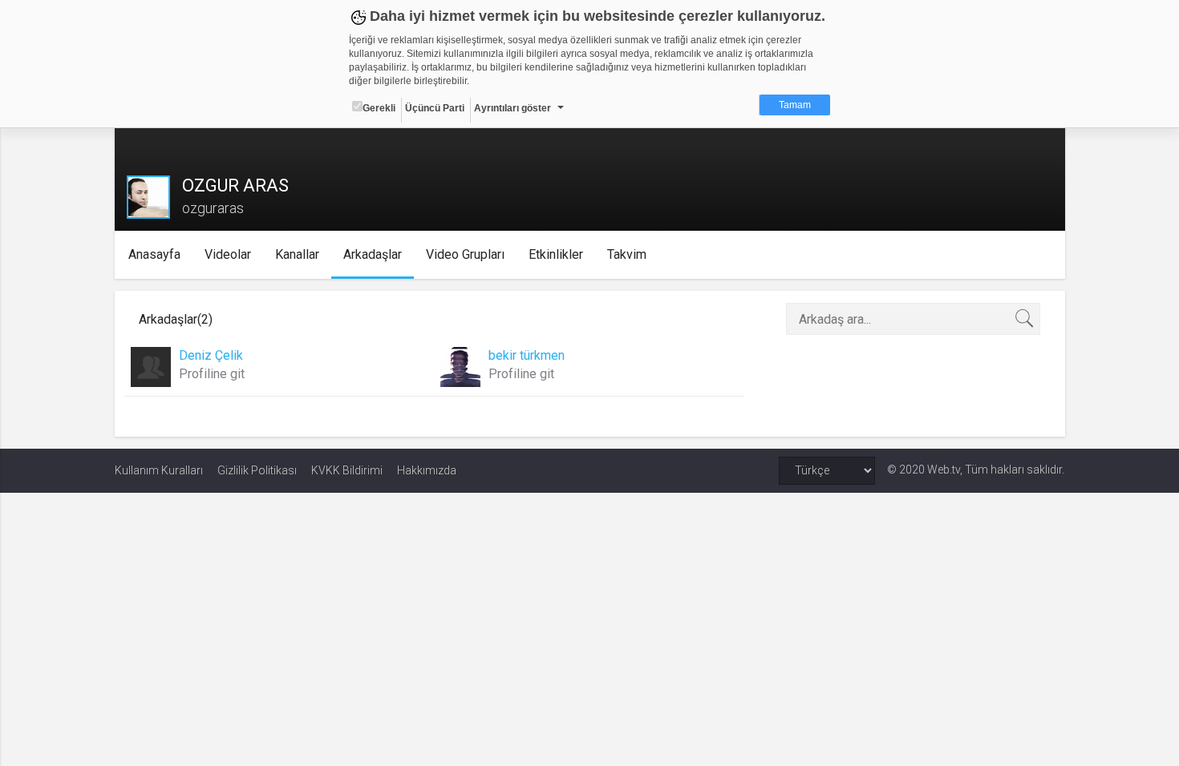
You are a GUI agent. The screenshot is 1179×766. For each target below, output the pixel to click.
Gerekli (379, 108)
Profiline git (212, 373)
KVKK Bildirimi (347, 470)
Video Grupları (465, 254)
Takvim (626, 254)
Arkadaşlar (372, 254)
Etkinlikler (556, 254)
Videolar (228, 254)
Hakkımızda (426, 470)
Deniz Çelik (211, 355)
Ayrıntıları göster (512, 108)
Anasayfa (154, 254)
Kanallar (297, 254)
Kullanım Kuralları (159, 470)
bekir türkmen (526, 355)
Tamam (795, 105)
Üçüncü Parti (434, 108)
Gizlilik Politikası (257, 470)
